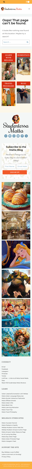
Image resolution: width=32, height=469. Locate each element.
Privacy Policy (6, 456)
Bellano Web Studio (22, 466)
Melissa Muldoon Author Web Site (12, 427)
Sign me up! (14, 172)
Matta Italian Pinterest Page (11, 439)
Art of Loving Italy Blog (9, 434)
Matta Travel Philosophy (9, 412)
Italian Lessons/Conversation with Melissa (15, 394)
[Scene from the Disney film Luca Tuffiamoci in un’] (16, 313)
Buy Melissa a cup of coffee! (10, 452)
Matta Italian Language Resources (12, 396)
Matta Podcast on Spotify (10, 425)
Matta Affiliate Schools (9, 400)
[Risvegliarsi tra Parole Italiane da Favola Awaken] (16, 254)
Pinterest (5, 373)
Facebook (5, 369)
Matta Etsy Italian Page (9, 436)
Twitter (4, 376)
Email (3, 367)
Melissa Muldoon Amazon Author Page (14, 430)
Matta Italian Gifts (7, 403)
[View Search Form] (4, 1)
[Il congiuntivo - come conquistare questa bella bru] (16, 284)
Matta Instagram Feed (9, 441)
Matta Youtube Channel (9, 423)
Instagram (5, 371)
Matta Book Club (7, 405)
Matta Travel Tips (7, 410)
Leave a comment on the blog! (11, 454)
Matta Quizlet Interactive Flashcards (13, 398)
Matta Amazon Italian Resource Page (13, 432)
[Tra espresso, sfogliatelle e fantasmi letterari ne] (16, 225)
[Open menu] (29, 9)
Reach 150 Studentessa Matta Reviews (14, 383)
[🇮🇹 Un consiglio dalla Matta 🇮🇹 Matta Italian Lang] (16, 196)
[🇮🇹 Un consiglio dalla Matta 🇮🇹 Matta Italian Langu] (16, 342)
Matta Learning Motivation (10, 407)
